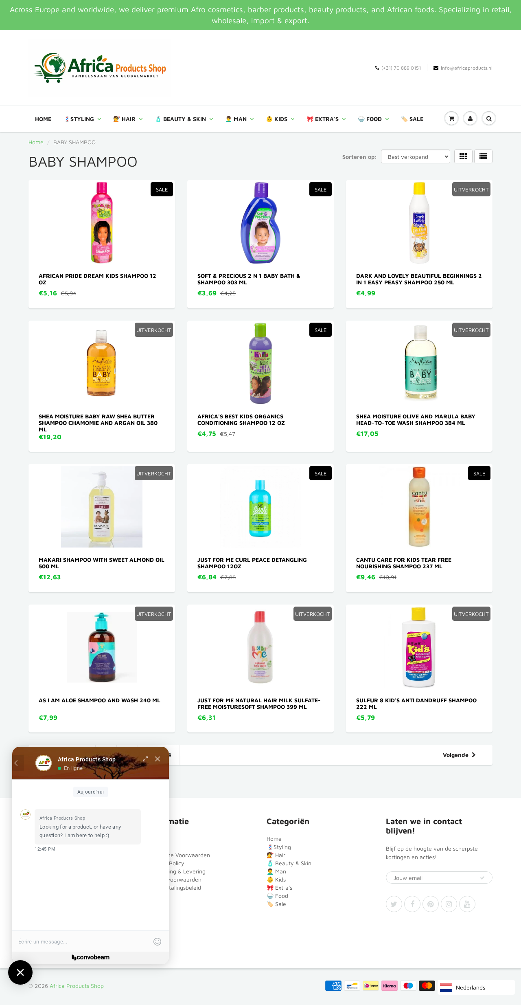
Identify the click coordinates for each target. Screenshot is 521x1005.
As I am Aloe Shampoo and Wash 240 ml (99, 700)
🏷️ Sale (412, 118)
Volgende (455, 754)
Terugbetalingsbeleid (174, 887)
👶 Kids (276, 118)
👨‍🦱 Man (236, 118)
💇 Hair (124, 118)
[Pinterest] (430, 904)
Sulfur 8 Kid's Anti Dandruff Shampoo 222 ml (416, 703)
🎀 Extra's (322, 118)
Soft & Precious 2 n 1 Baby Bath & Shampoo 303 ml (248, 279)
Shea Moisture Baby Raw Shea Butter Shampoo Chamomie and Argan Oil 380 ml (98, 423)
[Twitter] (394, 904)
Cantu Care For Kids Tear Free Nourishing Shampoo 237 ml (403, 563)
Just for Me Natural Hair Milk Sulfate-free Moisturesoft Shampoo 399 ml (259, 703)
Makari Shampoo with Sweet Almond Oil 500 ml (101, 563)
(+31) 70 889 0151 (401, 68)
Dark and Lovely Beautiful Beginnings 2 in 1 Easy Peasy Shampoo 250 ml (419, 279)
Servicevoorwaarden (174, 879)
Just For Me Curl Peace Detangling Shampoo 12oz (252, 563)
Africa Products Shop (77, 985)
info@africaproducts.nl (467, 68)
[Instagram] (449, 904)
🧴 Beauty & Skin (180, 118)
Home (43, 118)
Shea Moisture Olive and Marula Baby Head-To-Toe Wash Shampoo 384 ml (415, 419)
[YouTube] (467, 904)
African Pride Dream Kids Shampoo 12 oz (97, 279)
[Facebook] (412, 904)
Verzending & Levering (177, 871)
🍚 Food (370, 118)
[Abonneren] (482, 877)
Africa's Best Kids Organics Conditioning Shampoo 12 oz (241, 419)
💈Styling (78, 118)
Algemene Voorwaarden (179, 854)
